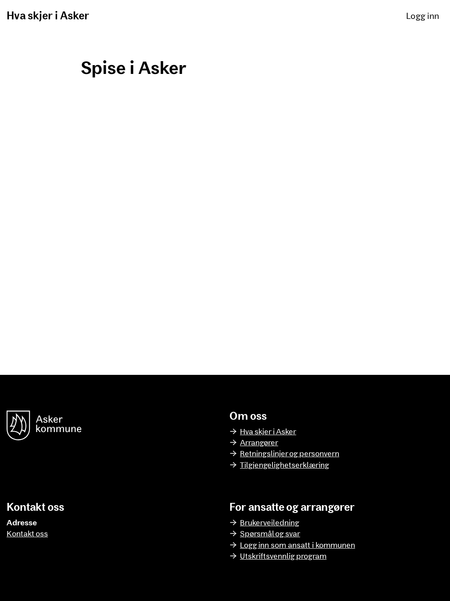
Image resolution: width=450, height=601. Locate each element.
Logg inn (422, 15)
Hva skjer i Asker (48, 15)
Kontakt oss (27, 533)
